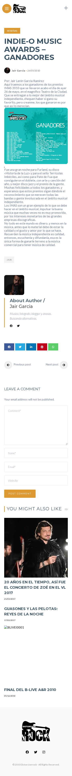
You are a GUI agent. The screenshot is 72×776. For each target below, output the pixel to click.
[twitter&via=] (20, 346)
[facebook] (9, 346)
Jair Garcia (18, 70)
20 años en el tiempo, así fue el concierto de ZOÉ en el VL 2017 (35, 587)
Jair (9, 260)
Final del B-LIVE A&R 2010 (30, 690)
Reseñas (12, 30)
